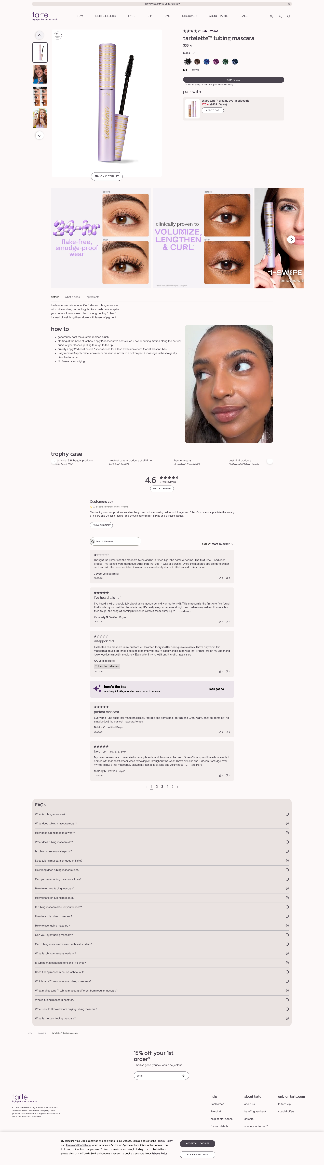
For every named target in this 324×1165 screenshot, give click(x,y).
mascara (42, 1033)
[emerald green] (225, 61)
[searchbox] (118, 541)
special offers (286, 1111)
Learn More (36, 1117)
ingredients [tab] (92, 297)
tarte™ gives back (255, 1111)
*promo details (219, 1126)
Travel (195, 70)
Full (185, 70)
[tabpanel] (162, 310)
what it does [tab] (72, 297)
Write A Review (162, 489)
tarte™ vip (284, 1104)
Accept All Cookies (197, 1143)
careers (248, 1119)
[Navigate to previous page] (146, 787)
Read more (199, 568)
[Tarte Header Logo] (45, 17)
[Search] (289, 18)
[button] (132, 16)
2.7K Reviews (209, 31)
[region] (162, 1148)
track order (217, 1104)
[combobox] (218, 544)
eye (30, 1033)
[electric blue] (206, 61)
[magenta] (216, 61)
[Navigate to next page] (177, 787)
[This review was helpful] (220, 578)
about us (249, 1104)
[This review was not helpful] (227, 578)
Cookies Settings (197, 1155)
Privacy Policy (165, 1141)
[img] (184, 31)
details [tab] (55, 297)
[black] (188, 61)
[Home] (24, 1098)
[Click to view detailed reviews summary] (101, 525)
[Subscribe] (182, 1076)
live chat (216, 1111)
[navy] (235, 61)
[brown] (197, 61)
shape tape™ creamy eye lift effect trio (225, 101)
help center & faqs (222, 1119)
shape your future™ (256, 1126)
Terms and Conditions (78, 1145)
